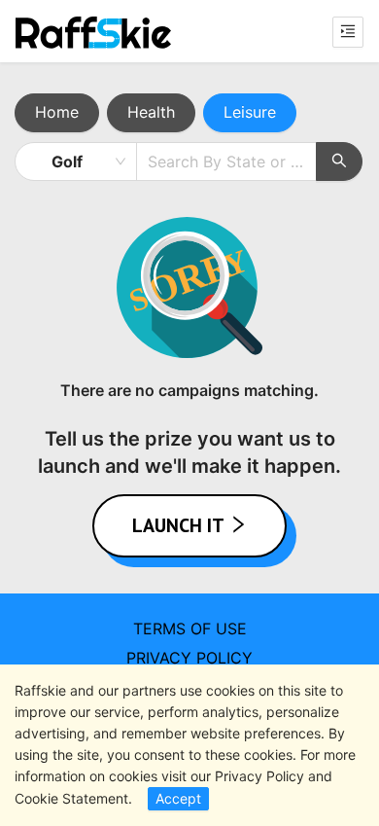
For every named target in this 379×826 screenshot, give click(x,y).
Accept (178, 798)
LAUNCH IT (180, 525)
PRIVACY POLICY (189, 657)
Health (151, 112)
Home (57, 112)
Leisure (250, 112)
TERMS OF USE (190, 628)
